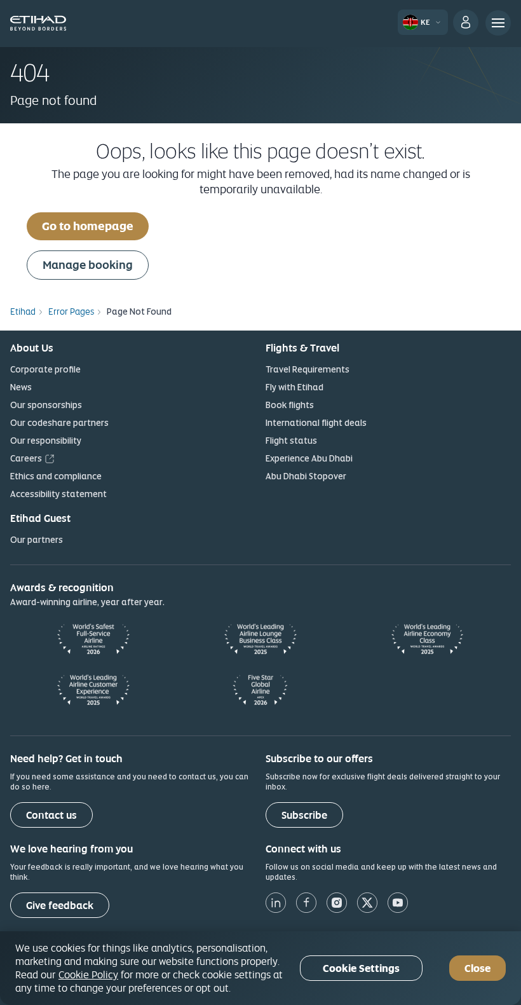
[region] (260, 968)
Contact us (51, 815)
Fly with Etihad (294, 387)
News (21, 387)
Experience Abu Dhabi (309, 458)
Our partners (36, 539)
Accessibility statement (58, 494)
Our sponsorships (46, 405)
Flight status (291, 440)
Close (477, 968)
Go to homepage (87, 226)
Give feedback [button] (59, 905)
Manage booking (88, 264)
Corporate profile (45, 369)
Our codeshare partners (59, 422)
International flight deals (316, 422)
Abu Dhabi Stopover (306, 476)
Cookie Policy (88, 974)
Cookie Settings (361, 968)
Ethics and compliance (56, 476)
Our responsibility (45, 440)
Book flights (290, 405)
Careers (26, 458)
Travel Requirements (307, 369)
